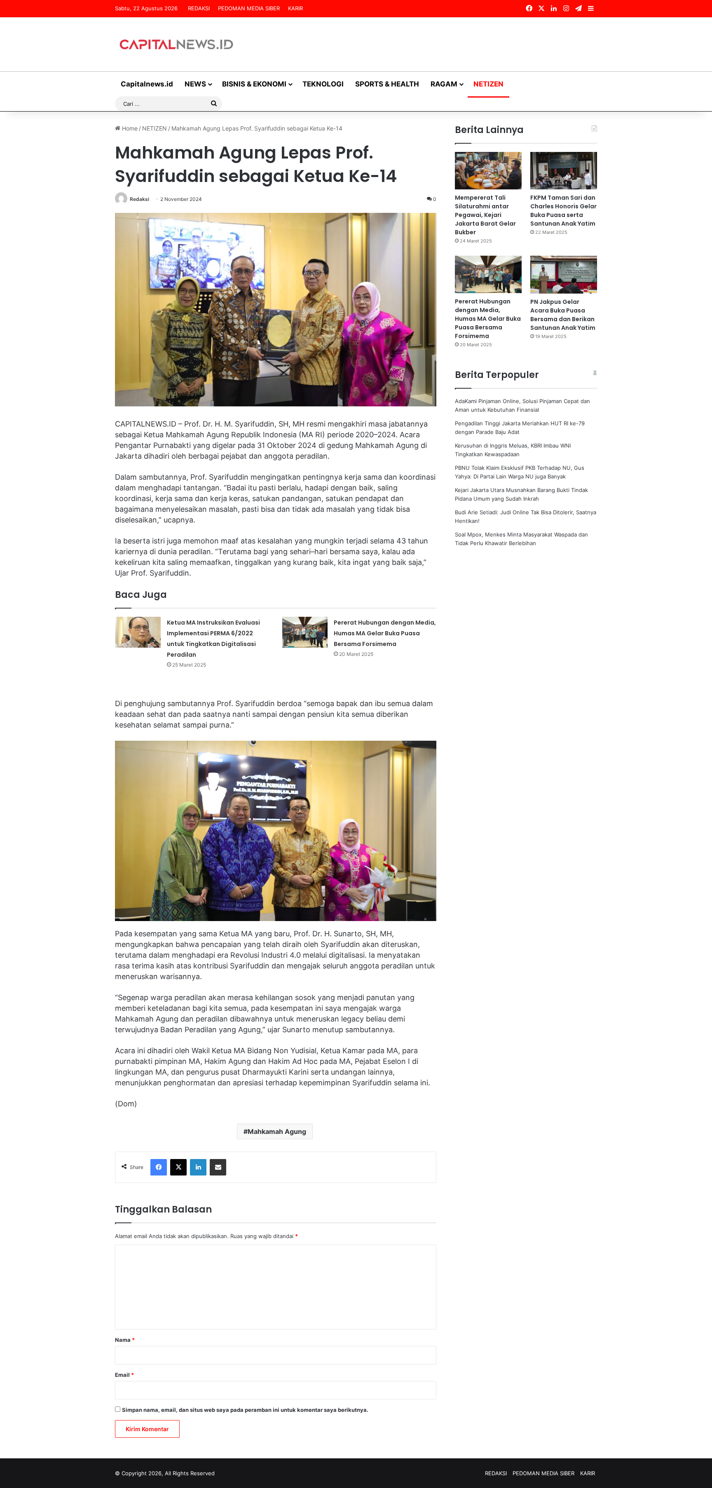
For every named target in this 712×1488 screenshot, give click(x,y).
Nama (125, 1339)
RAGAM (444, 84)
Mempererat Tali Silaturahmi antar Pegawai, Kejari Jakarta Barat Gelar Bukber (485, 215)
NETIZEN (488, 84)
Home (129, 128)
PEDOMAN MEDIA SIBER (249, 8)
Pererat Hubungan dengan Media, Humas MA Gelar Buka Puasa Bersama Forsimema (385, 633)
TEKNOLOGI (323, 84)
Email (124, 1374)
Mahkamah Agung (277, 1131)
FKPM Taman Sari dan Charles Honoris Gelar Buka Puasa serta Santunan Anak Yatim (563, 211)
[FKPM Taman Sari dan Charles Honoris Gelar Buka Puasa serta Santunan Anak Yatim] (563, 170)
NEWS (195, 84)
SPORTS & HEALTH (387, 84)
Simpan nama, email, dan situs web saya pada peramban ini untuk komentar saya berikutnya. (245, 1409)
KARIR (295, 8)
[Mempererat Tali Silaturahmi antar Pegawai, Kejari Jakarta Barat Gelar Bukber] (488, 170)
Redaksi (139, 199)
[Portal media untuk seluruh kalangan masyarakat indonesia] (177, 44)
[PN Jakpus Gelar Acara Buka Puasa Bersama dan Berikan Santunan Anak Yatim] (563, 274)
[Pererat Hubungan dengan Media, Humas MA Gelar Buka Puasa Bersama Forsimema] (305, 632)
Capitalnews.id (147, 84)
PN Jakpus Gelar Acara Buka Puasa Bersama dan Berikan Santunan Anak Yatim (562, 315)
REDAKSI (199, 8)
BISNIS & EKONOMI (254, 84)
